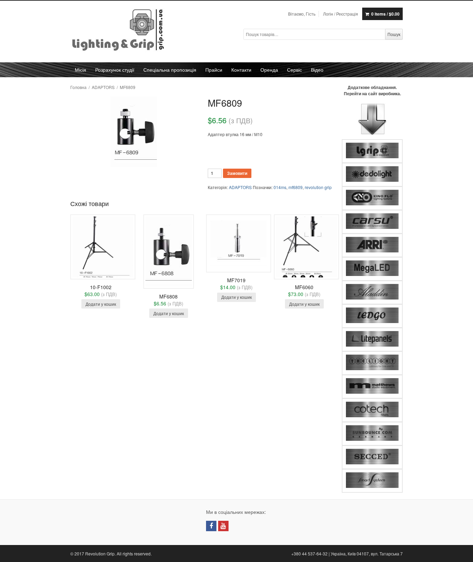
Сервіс (294, 69)
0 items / (385, 14)
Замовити (237, 173)
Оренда (269, 69)
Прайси (213, 69)
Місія (80, 69)
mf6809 (295, 187)
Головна (78, 87)
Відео (317, 69)
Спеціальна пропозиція (169, 69)
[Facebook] (211, 526)
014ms (280, 187)
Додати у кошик (101, 304)
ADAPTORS (103, 87)
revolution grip (318, 187)
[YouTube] (223, 526)
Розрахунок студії (114, 69)
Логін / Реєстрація (340, 14)
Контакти (241, 69)
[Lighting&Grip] (118, 30)
